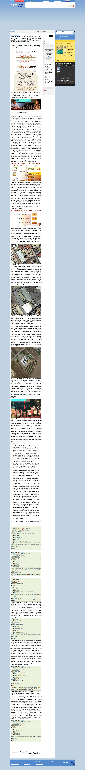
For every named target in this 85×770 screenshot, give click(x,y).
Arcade (59, 65)
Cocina (46, 90)
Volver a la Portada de (20, 752)
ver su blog (48, 54)
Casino (65, 65)
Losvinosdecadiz (49, 49)
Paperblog (17, 5)
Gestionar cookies (39, 764)
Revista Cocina (14, 31)
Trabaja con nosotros (15, 764)
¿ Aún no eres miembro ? (63, 36)
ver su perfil (49, 53)
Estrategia (72, 65)
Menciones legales (27, 764)
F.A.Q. (37, 762)
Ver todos (47, 84)
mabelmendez (69, 55)
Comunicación (50, 4)
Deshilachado (69, 52)
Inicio (12, 761)
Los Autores (43, 31)
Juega (70, 74)
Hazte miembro (68, 60)
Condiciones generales (28, 762)
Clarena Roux (69, 46)
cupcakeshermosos (70, 49)
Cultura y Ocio (29, 4)
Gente (72, 4)
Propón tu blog (60, 38)
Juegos (38, 31)
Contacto (12, 762)
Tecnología (57, 4)
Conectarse (67, 1)
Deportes (62, 4)
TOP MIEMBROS (68, 43)
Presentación (26, 761)
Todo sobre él (59, 60)
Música (39, 4)
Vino (45, 92)
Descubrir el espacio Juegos (63, 84)
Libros (44, 4)
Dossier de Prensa (39, 761)
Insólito (67, 4)
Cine (35, 4)
